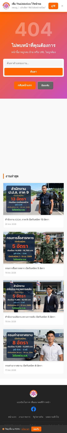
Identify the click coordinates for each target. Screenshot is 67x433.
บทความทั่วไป (52, 416)
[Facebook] (33, 410)
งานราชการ (24, 416)
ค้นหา (33, 71)
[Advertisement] (33, 138)
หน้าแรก (12, 416)
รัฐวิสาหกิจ (38, 416)
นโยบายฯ (25, 429)
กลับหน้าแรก (25, 85)
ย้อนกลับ (45, 85)
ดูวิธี (53, 6)
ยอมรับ (36, 429)
